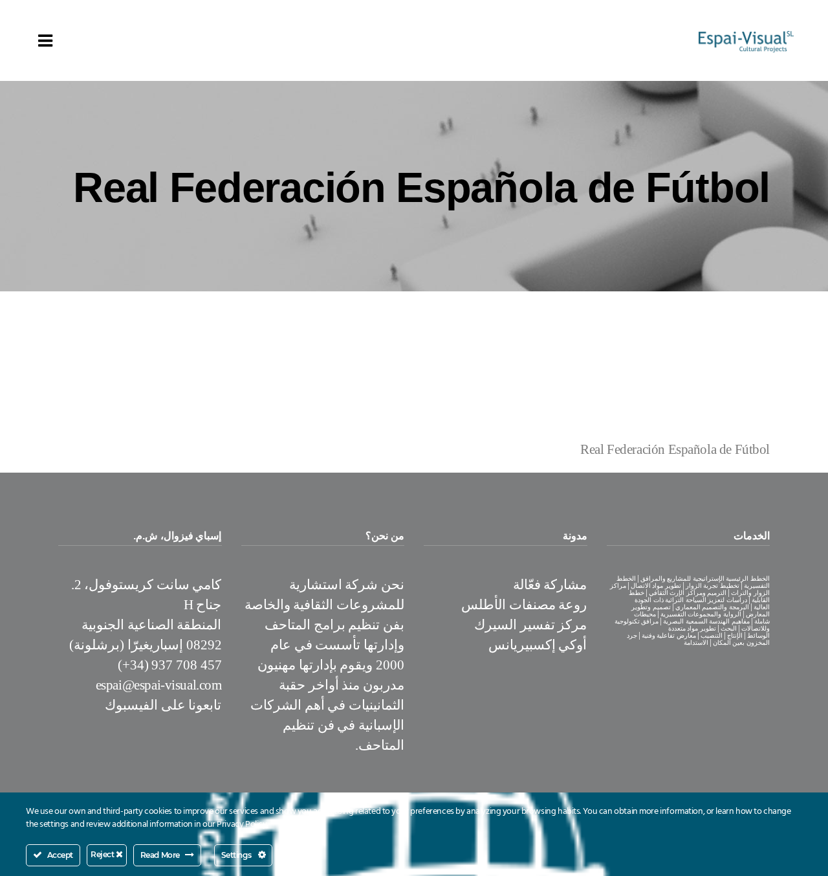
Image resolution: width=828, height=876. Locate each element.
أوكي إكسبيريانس (537, 645)
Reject (103, 854)
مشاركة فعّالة (550, 584)
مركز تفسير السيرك (530, 625)
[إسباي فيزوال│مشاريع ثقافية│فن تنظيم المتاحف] (746, 40)
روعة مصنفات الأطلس (524, 604)
